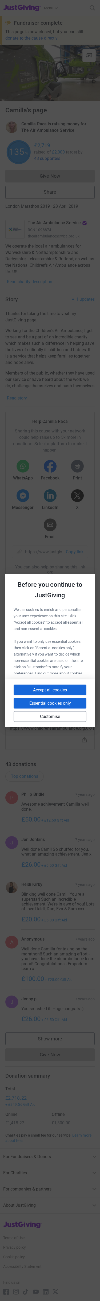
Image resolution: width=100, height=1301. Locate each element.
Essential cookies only (50, 703)
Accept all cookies (50, 689)
